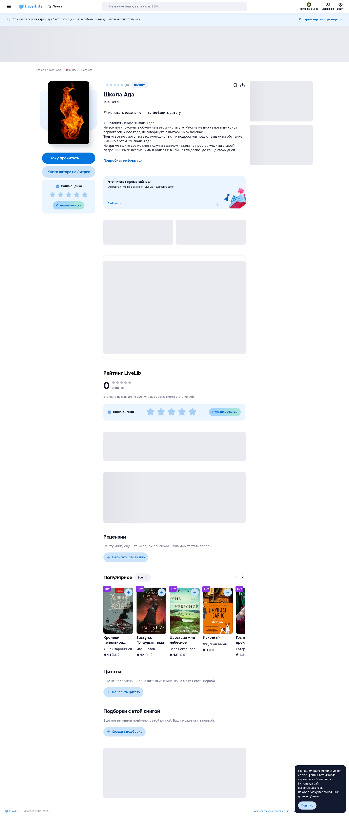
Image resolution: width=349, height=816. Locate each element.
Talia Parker (111, 102)
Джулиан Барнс (215, 644)
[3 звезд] (68, 195)
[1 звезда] (52, 195)
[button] (68, 112)
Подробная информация (124, 160)
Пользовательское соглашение (270, 811)
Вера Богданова (182, 649)
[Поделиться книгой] (242, 85)
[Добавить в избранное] (235, 85)
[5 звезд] (85, 195)
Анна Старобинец (117, 649)
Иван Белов (146, 649)
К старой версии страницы (318, 19)
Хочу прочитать (64, 158)
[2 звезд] (60, 195)
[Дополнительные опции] (90, 158)
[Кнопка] (236, 576)
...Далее (313, 796)
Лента (57, 6)
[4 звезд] (77, 195)
